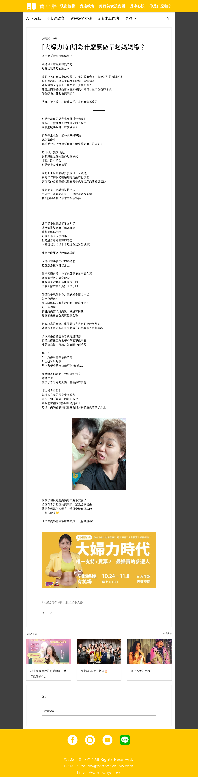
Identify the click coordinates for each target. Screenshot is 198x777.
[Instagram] (90, 740)
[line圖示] (125, 740)
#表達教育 (56, 18)
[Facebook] (72, 740)
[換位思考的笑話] (149, 651)
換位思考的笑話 (140, 670)
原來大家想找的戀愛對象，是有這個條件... (48, 673)
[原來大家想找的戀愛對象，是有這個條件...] (48, 651)
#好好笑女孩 (81, 18)
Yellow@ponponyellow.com (107, 765)
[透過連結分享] (50, 612)
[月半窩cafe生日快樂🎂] (99, 651)
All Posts (33, 18)
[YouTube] (107, 740)
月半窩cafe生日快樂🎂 (94, 670)
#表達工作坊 (108, 18)
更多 (129, 18)
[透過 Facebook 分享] (43, 612)
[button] (167, 18)
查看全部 (167, 633)
